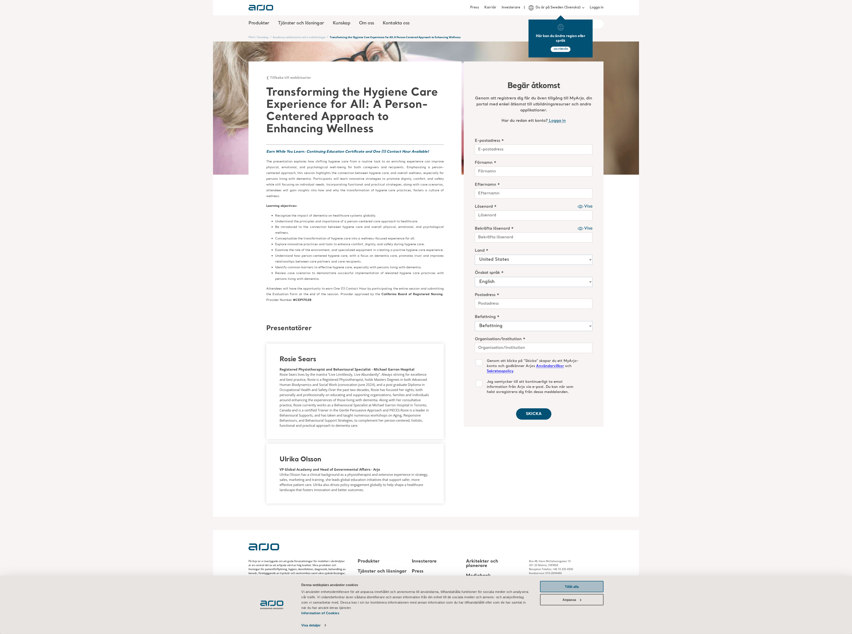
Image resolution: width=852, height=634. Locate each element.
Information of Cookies (320, 613)
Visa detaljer (311, 625)
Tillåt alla (572, 587)
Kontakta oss (396, 23)
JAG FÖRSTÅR (560, 49)
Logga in (597, 8)
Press (474, 8)
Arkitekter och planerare (482, 563)
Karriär (490, 8)
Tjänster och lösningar (382, 571)
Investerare (511, 8)
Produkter (369, 561)
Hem (251, 37)
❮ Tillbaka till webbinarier (288, 77)
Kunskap (263, 37)
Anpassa (569, 599)
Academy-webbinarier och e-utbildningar (299, 37)
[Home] (260, 7)
